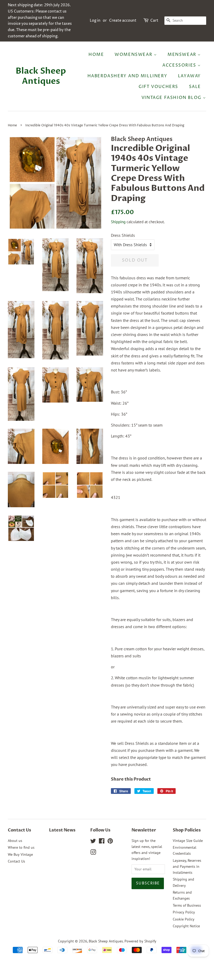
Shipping (118, 221)
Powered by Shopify (140, 941)
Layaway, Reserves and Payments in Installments (187, 866)
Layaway (189, 76)
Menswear (183, 54)
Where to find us (21, 847)
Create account (122, 20)
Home (96, 54)
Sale (195, 87)
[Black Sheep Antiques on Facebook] (102, 842)
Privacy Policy (184, 912)
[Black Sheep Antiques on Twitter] (93, 842)
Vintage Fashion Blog (172, 98)
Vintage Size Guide (188, 840)
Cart (154, 20)
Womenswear (134, 54)
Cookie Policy (183, 919)
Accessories (180, 65)
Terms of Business (187, 905)
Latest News (62, 830)
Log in (95, 20)
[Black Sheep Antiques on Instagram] (93, 853)
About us (15, 840)
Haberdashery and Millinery (127, 76)
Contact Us (16, 861)
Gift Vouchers (158, 87)
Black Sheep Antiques (41, 76)
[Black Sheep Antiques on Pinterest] (110, 842)
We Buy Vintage (20, 854)
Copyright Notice (186, 926)
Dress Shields (123, 235)
